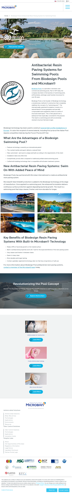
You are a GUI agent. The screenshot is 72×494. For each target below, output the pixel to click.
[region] (36, 485)
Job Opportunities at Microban (14, 444)
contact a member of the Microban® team (19, 267)
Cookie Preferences (7, 490)
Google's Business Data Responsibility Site (51, 484)
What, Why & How (10, 416)
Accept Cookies (64, 490)
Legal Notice (9, 448)
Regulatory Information (12, 446)
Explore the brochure (37, 296)
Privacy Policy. (40, 483)
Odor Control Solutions (12, 426)
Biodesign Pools (37, 88)
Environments (9, 422)
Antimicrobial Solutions (12, 410)
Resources (8, 424)
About (7, 442)
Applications (9, 420)
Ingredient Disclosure (11, 450)
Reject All (52, 490)
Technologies (9, 418)
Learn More (37, 339)
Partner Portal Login (11, 452)
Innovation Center (10, 436)
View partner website (16, 47)
